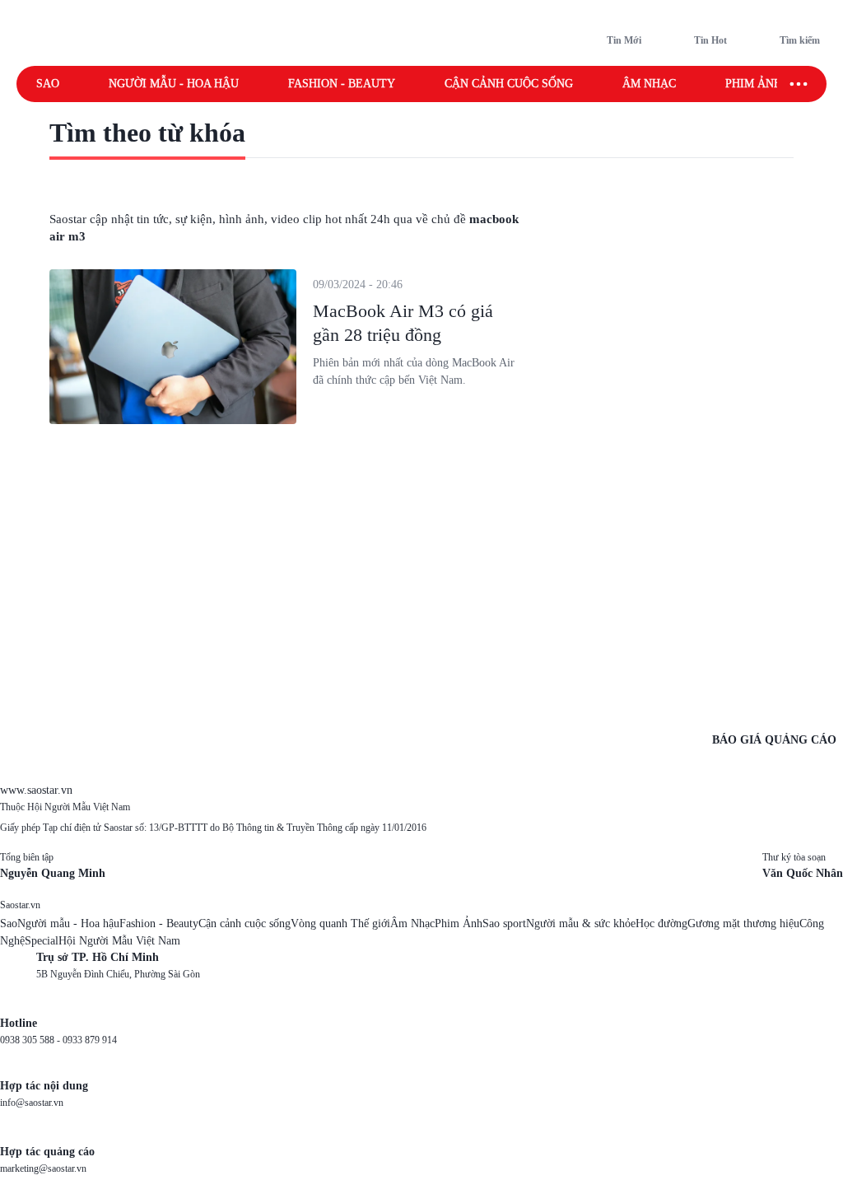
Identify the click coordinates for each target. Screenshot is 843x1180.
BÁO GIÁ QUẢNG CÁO (774, 740)
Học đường (661, 923)
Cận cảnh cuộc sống (509, 83)
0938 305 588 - (31, 1040)
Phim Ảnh (458, 923)
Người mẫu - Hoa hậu (174, 83)
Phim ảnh (753, 83)
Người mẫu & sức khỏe (581, 923)
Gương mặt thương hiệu (743, 923)
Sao (47, 83)
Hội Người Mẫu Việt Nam (119, 941)
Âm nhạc (649, 83)
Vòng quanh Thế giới (340, 923)
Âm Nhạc (412, 923)
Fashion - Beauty (341, 83)
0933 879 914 (90, 1040)
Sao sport (504, 923)
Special (41, 941)
